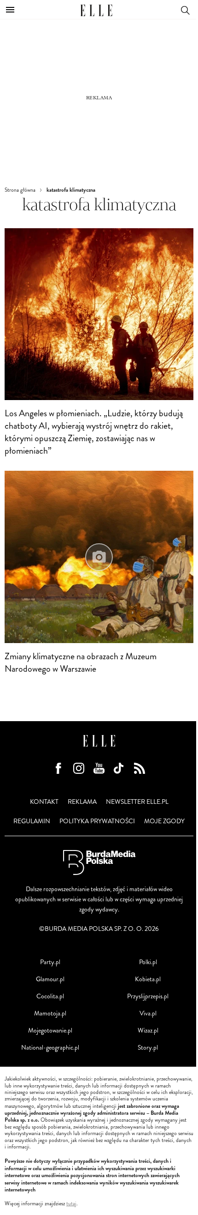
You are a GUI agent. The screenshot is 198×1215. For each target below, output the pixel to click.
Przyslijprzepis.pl (148, 996)
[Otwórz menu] (10, 9)
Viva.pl (148, 1013)
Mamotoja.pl (50, 1013)
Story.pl (148, 1047)
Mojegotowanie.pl (50, 1030)
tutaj (71, 1204)
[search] (185, 9)
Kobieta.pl (148, 979)
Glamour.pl (50, 979)
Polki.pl (148, 962)
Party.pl (50, 962)
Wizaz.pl (148, 1030)
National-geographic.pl (50, 1047)
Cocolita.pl (50, 996)
